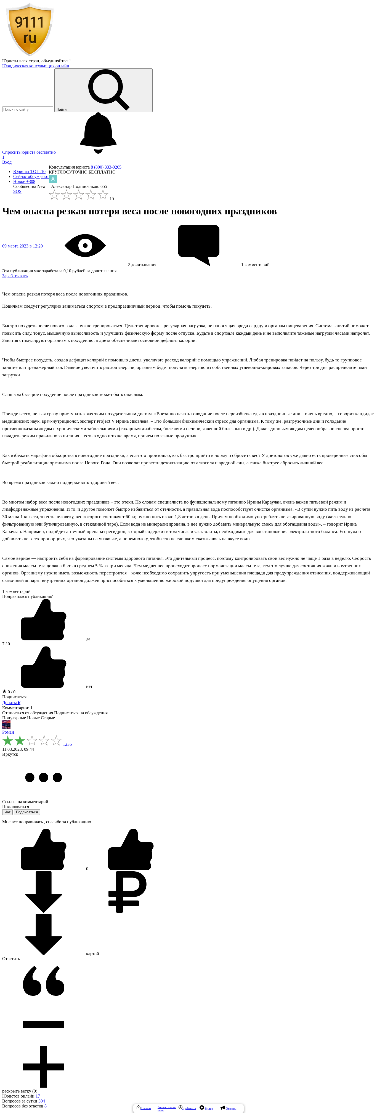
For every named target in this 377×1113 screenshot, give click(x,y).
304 (41, 1101)
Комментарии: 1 (17, 707)
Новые (33, 717)
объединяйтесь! (56, 60)
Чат (7, 812)
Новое (24, 181)
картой (92, 953)
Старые (48, 717)
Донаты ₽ (11, 702)
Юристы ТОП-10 (29, 171)
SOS (17, 191)
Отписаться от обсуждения (27, 712)
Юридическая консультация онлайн (35, 65)
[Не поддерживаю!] (130, 868)
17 (38, 1096)
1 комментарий (16, 591)
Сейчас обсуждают (31, 176)
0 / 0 (11, 691)
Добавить (189, 1108)
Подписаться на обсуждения (81, 712)
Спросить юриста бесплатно (29, 152)
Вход (7, 162)
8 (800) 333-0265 (106, 167)
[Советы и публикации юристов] (29, 56)
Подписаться (14, 696)
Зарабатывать (15, 275)
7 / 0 (6, 643)
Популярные (14, 717)
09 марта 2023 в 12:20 (22, 246)
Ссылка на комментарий (25, 801)
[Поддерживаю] (44, 868)
